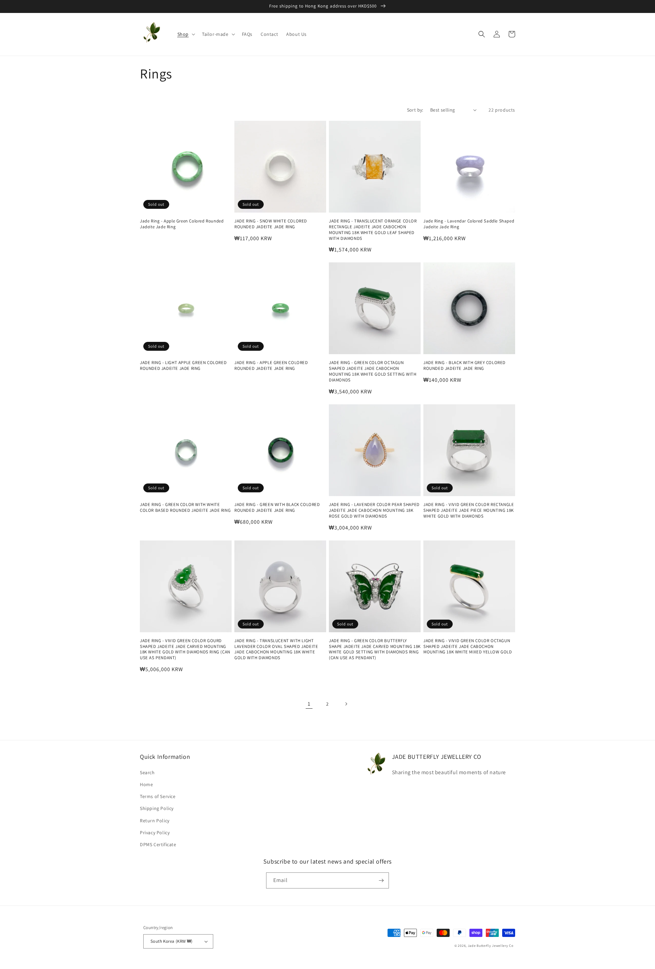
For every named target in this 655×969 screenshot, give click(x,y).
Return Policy (155, 821)
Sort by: (415, 110)
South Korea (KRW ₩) (171, 941)
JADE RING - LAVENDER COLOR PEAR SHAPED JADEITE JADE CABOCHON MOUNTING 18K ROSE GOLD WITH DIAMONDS (374, 510)
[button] (185, 34)
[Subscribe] (381, 880)
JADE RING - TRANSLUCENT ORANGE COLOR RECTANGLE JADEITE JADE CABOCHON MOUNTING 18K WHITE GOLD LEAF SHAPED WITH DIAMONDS (373, 229)
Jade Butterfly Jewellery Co (490, 945)
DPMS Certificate (158, 844)
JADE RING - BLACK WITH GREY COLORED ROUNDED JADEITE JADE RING (464, 365)
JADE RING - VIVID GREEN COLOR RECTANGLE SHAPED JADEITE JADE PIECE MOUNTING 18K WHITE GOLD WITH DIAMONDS (468, 510)
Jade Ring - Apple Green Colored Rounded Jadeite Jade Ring (181, 224)
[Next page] (345, 703)
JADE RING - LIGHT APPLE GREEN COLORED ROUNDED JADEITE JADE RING (183, 365)
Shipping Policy (157, 808)
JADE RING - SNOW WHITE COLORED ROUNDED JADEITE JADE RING (270, 224)
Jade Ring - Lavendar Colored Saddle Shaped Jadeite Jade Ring (468, 224)
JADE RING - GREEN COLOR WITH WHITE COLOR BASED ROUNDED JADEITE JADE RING (185, 507)
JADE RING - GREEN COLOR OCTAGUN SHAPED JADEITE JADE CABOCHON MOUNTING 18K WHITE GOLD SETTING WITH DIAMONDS (373, 371)
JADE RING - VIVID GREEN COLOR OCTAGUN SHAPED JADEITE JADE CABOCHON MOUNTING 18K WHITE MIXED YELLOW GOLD (467, 646)
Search (147, 772)
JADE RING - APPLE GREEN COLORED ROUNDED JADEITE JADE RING (271, 365)
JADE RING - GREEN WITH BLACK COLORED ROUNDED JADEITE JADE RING (277, 507)
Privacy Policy (155, 832)
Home (146, 784)
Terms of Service (158, 796)
